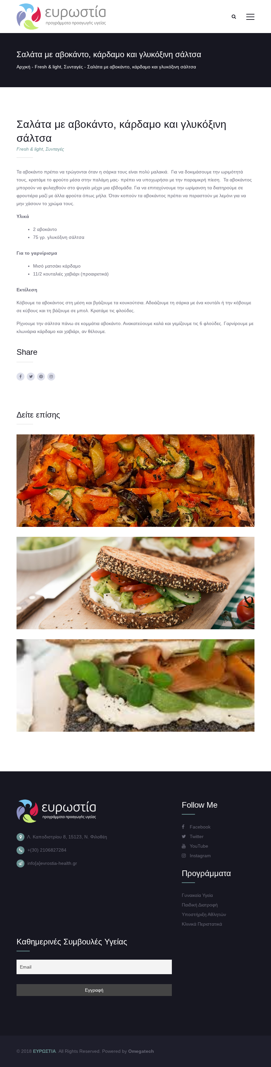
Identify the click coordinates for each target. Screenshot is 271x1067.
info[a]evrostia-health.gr (52, 863)
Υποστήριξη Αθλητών (204, 914)
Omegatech (141, 1051)
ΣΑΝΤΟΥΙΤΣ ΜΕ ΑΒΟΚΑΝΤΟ (135, 569)
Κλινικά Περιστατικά (202, 924)
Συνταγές (73, 66)
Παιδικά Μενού (171, 494)
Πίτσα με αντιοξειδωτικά (136, 466)
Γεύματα (111, 494)
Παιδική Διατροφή (200, 904)
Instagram (199, 855)
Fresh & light (48, 66)
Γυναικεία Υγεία (197, 895)
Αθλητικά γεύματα (81, 494)
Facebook (199, 826)
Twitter (196, 836)
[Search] (234, 16)
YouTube (198, 846)
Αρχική (23, 66)
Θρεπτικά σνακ (137, 494)
